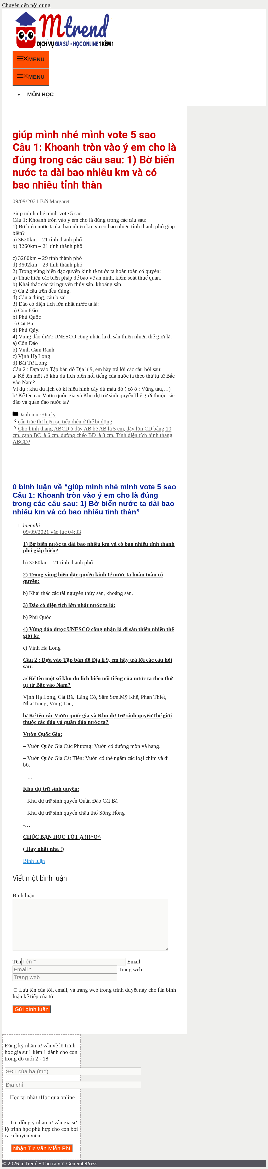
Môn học (40, 94)
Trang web (130, 969)
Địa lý (49, 414)
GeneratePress (81, 1163)
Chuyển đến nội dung (26, 5)
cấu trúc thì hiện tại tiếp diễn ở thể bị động (65, 421)
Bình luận (34, 861)
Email (133, 961)
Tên (17, 961)
